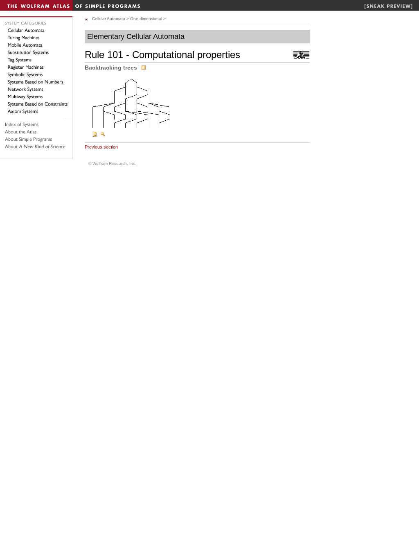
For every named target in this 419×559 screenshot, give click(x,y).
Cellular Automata (108, 18)
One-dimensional (146, 18)
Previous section (101, 146)
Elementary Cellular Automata (136, 36)
